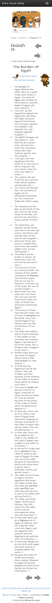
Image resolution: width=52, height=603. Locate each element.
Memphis (30, 315)
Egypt (18, 100)
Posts (5, 588)
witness (25, 451)
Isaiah (23, 38)
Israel (31, 541)
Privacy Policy (42, 588)
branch (24, 361)
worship (33, 486)
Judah (30, 387)
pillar (19, 443)
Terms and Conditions (21, 588)
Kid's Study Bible (13, 3)
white (18, 249)
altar (24, 435)
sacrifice (24, 488)
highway (24, 520)
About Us (26, 591)
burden (22, 87)
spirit (22, 137)
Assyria (19, 565)
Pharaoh (34, 276)
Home (13, 38)
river (17, 182)
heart (18, 105)
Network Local (32, 600)
